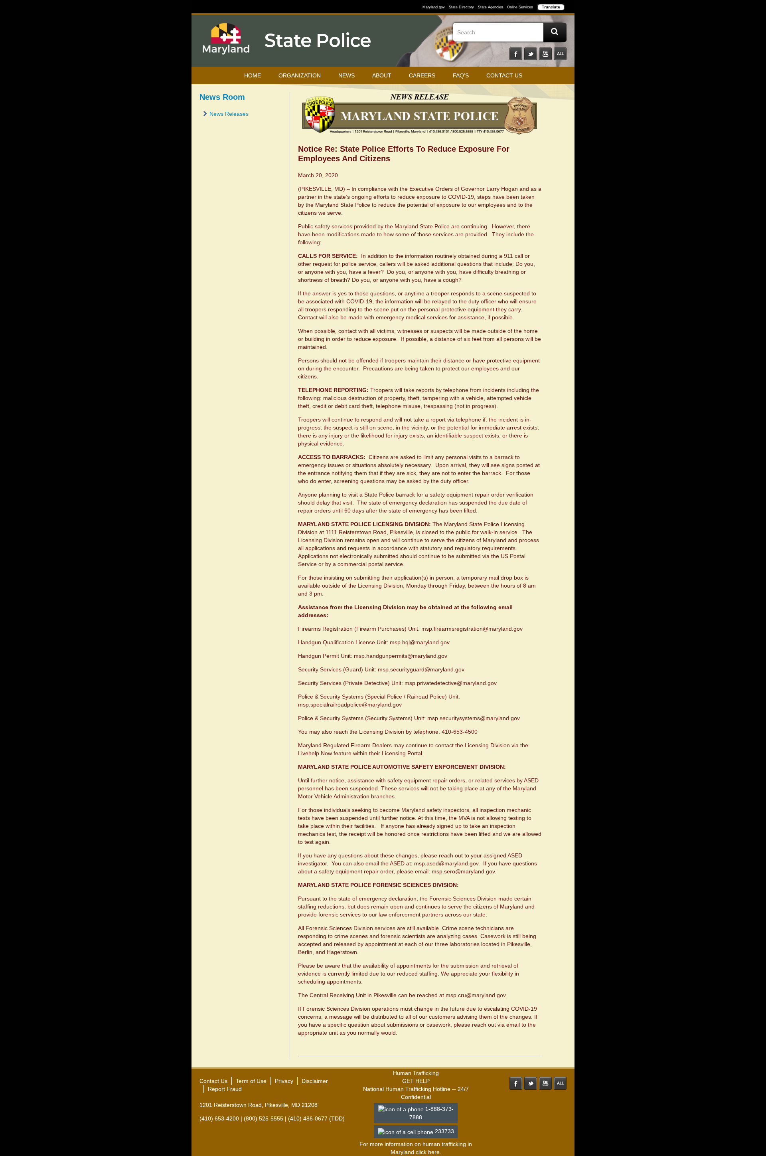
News (346, 75)
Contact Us (504, 75)
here (434, 1152)
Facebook (515, 54)
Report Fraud (225, 1089)
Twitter (530, 54)
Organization (299, 75)
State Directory (461, 7)
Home (252, 75)
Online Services (520, 7)
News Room (222, 97)
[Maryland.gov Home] (226, 43)
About (381, 75)
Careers (422, 75)
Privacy (284, 1081)
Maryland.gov (433, 7)
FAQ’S (461, 75)
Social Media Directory (560, 54)
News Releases (229, 114)
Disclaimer (315, 1081)
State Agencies (490, 7)
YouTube (545, 54)
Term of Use (251, 1081)
